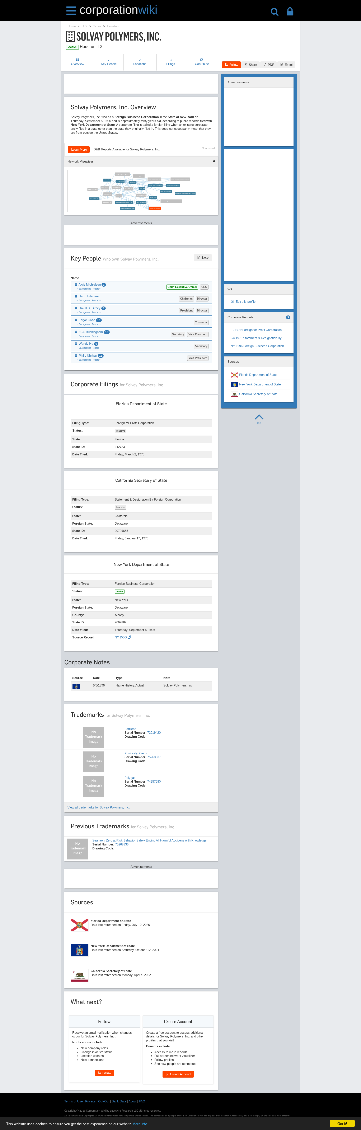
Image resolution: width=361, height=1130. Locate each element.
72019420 (154, 732)
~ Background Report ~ (88, 288)
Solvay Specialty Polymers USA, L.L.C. (124, 202)
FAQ (142, 1101)
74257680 (154, 781)
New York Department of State (259, 384)
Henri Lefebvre (104, 187)
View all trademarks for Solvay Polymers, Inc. (98, 807)
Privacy (90, 1101)
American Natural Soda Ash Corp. (128, 208)
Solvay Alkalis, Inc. (92, 189)
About (132, 1101)
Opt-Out (103, 1101)
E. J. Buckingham (120, 181)
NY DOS (121, 637)
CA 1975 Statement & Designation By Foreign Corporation (260, 338)
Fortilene (130, 729)
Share (252, 64)
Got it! (342, 1123)
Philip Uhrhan (133, 182)
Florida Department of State (257, 374)
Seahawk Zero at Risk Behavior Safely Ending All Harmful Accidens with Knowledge (149, 840)
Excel (288, 64)
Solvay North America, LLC (154, 178)
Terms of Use (73, 1101)
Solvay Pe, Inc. (153, 197)
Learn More (78, 149)
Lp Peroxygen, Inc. (141, 195)
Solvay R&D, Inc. (129, 188)
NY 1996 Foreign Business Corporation (257, 346)
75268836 (121, 844)
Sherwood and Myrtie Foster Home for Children (185, 193)
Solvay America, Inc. (94, 198)
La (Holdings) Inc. (117, 187)
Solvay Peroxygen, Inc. (138, 175)
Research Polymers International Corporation (171, 200)
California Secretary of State (257, 394)
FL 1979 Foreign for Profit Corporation (256, 330)
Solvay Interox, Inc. (107, 202)
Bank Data (119, 1101)
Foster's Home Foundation (165, 191)
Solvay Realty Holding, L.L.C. (122, 173)
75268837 (154, 757)
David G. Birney (107, 193)
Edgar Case (142, 188)
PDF (270, 64)
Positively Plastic (136, 753)
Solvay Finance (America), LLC (155, 185)
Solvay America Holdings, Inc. (173, 185)
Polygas (130, 777)
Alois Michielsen (107, 179)
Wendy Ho (118, 195)
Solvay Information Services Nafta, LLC (180, 178)
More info (139, 1123)
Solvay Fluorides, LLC (141, 202)
